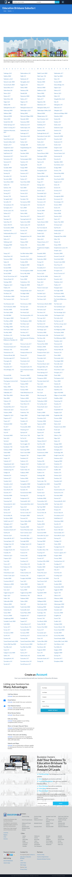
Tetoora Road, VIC (9, 279)
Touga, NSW (23, 524)
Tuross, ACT (40, 630)
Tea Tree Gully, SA (42, 227)
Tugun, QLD (7, 595)
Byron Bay (36, 839)
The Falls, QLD (58, 304)
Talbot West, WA (8, 99)
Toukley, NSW (41, 524)
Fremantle (24, 844)
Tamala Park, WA (8, 122)
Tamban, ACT (57, 122)
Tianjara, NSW (24, 384)
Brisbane (48, 836)
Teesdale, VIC (7, 236)
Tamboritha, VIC (24, 130)
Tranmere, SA (24, 547)
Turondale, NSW (24, 630)
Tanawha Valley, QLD (9, 142)
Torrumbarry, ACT (59, 515)
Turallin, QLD (57, 621)
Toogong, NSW (58, 461)
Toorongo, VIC (41, 495)
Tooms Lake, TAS (41, 481)
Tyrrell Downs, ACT (25, 664)
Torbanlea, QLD (58, 507)
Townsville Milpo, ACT (26, 538)
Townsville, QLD (24, 535)
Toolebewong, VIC (9, 469)
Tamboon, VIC (41, 127)
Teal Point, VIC (8, 230)
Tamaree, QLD (41, 122)
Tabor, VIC (57, 79)
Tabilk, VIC (23, 76)
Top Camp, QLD (58, 504)
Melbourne (36, 836)
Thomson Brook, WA (9, 355)
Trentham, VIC (24, 561)
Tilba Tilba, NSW (8, 395)
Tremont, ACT (24, 558)
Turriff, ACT (7, 635)
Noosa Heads (61, 839)
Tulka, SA (39, 595)
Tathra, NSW (23, 213)
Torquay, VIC (57, 509)
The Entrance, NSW (25, 304)
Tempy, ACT (7, 253)
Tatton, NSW (57, 213)
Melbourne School (38, 819)
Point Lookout (49, 842)
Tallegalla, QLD (58, 110)
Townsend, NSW (41, 532)
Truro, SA (56, 578)
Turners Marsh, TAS (59, 627)
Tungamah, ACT (24, 615)
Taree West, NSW (8, 182)
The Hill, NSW (7, 315)
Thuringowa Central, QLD (11, 381)
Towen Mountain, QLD (26, 529)
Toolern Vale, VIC (25, 469)
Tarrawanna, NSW (25, 202)
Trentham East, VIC (59, 561)
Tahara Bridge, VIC (59, 85)
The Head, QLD (24, 312)
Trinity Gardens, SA (25, 572)
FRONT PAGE (7, 863)
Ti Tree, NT (7, 384)
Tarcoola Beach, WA (42, 176)
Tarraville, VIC (7, 202)
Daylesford (25, 842)
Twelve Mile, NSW (42, 641)
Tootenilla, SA (7, 498)
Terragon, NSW (8, 270)
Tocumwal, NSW (8, 435)
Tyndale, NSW (41, 655)
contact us (32, 854)
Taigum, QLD (57, 87)
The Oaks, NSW (8, 324)
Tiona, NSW (23, 424)
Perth (23, 837)
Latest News (23, 862)
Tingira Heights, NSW (43, 415)
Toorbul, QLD (41, 492)
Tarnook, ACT (24, 190)
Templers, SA (7, 247)
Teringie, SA (40, 265)
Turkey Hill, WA (41, 624)
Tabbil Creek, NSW (42, 73)
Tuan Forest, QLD (42, 581)
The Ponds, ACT (24, 329)
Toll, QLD (6, 441)
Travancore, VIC (24, 550)
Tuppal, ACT (23, 621)
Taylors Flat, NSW (59, 222)
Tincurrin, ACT (24, 409)
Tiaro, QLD (40, 384)
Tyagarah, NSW (41, 650)
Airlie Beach (37, 844)
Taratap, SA (7, 173)
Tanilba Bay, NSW (8, 150)
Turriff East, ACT (25, 635)
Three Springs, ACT (42, 372)
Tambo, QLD (57, 124)
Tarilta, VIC (7, 185)
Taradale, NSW (8, 167)
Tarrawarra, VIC (41, 202)
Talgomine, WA (41, 102)
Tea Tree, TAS (24, 227)
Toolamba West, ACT (9, 467)
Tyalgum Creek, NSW (9, 652)
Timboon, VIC (7, 401)
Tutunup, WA (24, 638)
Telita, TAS (57, 239)
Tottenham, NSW (58, 521)
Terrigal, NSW (24, 276)
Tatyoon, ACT (41, 216)
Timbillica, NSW (58, 398)
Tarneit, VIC (57, 187)
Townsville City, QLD (42, 535)
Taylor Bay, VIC (8, 222)
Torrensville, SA (8, 515)
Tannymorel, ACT (8, 156)
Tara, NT (39, 165)
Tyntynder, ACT (24, 658)
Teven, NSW (23, 279)
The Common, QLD (9, 299)
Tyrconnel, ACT (58, 658)
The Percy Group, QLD (60, 324)
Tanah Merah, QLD (9, 139)
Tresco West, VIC (25, 564)
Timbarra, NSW (24, 398)
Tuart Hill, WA (58, 581)
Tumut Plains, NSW (25, 612)
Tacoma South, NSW (9, 85)
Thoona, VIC (23, 355)
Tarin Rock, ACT (24, 185)
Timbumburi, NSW (42, 401)
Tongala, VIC (7, 455)
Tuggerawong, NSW (25, 592)
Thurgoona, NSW (42, 378)
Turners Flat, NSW (42, 627)
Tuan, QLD (23, 581)
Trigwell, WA (40, 570)
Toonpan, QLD (8, 487)
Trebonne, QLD (8, 555)
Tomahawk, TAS (8, 447)
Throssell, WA (7, 375)
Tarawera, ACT (24, 173)
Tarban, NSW (40, 173)
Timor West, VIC (24, 404)
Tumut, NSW (7, 612)
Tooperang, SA (41, 487)
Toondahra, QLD (8, 484)
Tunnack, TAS (41, 618)
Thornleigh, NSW (58, 361)
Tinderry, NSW (41, 412)
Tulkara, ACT (57, 595)
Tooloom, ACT (7, 478)
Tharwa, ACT (40, 290)
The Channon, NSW (59, 296)
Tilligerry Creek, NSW (60, 395)
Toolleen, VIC (40, 472)
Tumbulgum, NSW (59, 607)
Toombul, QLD (7, 481)
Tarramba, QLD (41, 199)
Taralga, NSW (57, 167)
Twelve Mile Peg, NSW (10, 644)
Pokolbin (24, 846)
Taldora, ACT (23, 99)
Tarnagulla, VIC (41, 187)
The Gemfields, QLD (59, 306)
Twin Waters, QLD (59, 644)
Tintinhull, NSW (8, 424)
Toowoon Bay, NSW (42, 504)
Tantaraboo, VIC (8, 159)
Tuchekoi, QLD (8, 587)
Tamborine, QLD (58, 127)
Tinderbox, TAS (24, 412)
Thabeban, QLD (58, 282)
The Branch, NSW (59, 293)
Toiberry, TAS (57, 435)
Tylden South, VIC (25, 655)
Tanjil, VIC (40, 150)
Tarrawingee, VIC (58, 202)
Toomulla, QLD (58, 481)
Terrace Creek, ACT (59, 268)
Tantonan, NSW (41, 159)
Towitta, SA (7, 532)
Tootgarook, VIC (24, 498)
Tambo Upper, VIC (25, 127)
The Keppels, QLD (59, 315)
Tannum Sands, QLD (59, 153)
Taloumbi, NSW (24, 119)
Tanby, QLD (40, 142)
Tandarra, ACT (8, 144)
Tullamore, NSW (58, 598)
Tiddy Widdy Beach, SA (26, 392)
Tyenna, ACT (23, 652)
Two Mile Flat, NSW (25, 647)
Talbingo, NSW (41, 96)
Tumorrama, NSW (42, 610)
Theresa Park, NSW (42, 344)
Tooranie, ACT (7, 492)
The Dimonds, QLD (9, 304)
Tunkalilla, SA (23, 618)
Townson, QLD (8, 535)
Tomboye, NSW (8, 449)
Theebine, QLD (58, 341)
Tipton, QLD (57, 424)
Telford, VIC (23, 239)
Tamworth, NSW (58, 136)
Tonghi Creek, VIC (59, 455)
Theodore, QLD (8, 344)
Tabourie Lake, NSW (9, 82)
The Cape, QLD (24, 296)
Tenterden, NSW (41, 259)
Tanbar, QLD (23, 142)
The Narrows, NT (58, 321)
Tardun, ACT (23, 179)
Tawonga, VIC (7, 219)
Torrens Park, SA (41, 512)
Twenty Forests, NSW (26, 644)
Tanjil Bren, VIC (58, 150)
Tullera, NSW (23, 601)
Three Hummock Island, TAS (26, 370)
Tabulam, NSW (41, 82)
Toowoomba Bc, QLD (60, 501)
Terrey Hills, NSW (25, 273)
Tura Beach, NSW (42, 621)
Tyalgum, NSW (58, 650)
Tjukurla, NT (40, 432)
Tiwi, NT (6, 432)
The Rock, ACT (24, 332)
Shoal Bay (36, 842)
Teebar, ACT (23, 233)
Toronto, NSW (41, 509)
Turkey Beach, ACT (25, 624)
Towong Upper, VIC (9, 541)
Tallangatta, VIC (58, 104)
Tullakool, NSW (24, 598)
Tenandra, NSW (58, 253)
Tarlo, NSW (23, 187)
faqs (26, 867)
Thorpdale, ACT (8, 367)
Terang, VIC (40, 262)
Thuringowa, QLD (59, 378)
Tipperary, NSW (41, 424)
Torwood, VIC (24, 518)
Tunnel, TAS (57, 618)
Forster (59, 841)
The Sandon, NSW (59, 332)
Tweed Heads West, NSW (27, 641)
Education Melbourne (63, 826)
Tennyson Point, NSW (26, 259)
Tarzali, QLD (23, 210)
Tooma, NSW (40, 478)
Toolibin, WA (57, 469)
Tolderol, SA (40, 438)
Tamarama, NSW (24, 122)
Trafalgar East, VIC (9, 544)
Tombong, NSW (58, 447)
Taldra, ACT (40, 99)
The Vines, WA (41, 338)
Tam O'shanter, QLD (42, 119)
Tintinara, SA (57, 421)
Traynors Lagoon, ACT (60, 552)
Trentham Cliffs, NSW (43, 561)
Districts (6, 838)
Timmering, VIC (58, 401)
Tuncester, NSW (58, 612)
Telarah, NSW (41, 236)
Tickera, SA (40, 389)
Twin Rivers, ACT (42, 644)
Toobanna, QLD (58, 458)
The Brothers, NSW (9, 296)
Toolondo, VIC (7, 475)
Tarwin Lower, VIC (9, 210)
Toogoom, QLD (24, 464)
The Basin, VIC (8, 293)
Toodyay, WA (40, 461)
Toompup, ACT (24, 481)
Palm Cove (60, 844)
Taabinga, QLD (8, 73)
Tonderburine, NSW (42, 452)
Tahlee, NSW (23, 87)
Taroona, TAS (7, 196)
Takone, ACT (57, 90)
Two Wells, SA (58, 647)
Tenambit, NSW (41, 253)
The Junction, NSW (42, 315)
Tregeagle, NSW (41, 555)
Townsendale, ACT (59, 532)
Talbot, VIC (57, 96)
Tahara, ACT (40, 85)
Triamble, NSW (41, 567)
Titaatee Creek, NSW (60, 427)
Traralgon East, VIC (59, 547)
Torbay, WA (7, 509)
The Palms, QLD (24, 324)
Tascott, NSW (41, 210)
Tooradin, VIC (24, 489)
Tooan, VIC (40, 458)
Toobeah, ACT (7, 461)
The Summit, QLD (59, 335)
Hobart (47, 837)
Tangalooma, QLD (8, 147)
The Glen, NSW (8, 309)
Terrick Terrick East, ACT (10, 276)
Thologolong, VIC (42, 349)
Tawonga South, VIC (25, 219)
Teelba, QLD (57, 233)
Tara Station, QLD (59, 165)
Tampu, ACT (7, 136)
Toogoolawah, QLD (9, 464)
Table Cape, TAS (41, 76)
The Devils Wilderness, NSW (60, 300)
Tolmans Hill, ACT (42, 441)
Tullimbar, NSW (58, 601)
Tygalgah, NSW (58, 652)
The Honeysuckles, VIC (26, 315)
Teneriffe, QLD (24, 256)
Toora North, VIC (8, 489)
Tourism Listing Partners (43, 856)
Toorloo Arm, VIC (58, 492)
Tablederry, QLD (8, 79)
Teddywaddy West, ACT (10, 233)
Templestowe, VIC (25, 247)
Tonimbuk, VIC (24, 458)
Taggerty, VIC (24, 85)
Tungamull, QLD (41, 615)
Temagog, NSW (8, 245)
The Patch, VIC (41, 324)
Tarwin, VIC (57, 207)
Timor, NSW (7, 404)
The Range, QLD (41, 329)
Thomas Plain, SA (58, 349)
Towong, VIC (57, 538)
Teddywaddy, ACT (59, 230)
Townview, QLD (41, 538)
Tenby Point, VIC (8, 256)
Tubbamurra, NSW (9, 584)
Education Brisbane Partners (43, 859)
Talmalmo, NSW (58, 116)
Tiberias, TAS (23, 387)
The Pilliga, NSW (8, 326)
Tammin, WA (57, 133)
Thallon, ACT (57, 285)
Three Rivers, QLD (59, 369)
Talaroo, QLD (57, 93)
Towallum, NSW (8, 527)
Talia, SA (56, 102)
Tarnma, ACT (7, 190)
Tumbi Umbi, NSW (25, 607)
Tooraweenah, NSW (25, 492)
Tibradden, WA (58, 387)
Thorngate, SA (7, 361)
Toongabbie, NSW (25, 484)
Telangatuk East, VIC (26, 236)
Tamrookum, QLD (25, 136)
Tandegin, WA (24, 144)
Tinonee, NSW (58, 418)
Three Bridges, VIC (9, 369)
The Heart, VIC (41, 312)
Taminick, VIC (57, 130)
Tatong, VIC (40, 213)
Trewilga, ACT (58, 564)
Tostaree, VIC (41, 518)
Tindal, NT (40, 409)
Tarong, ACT (7, 193)
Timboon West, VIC (25, 401)
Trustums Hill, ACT (9, 581)
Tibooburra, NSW (42, 387)
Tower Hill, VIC (41, 529)
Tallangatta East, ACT (9, 107)
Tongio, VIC (7, 458)
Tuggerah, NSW (58, 590)
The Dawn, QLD (41, 299)
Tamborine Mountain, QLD (9, 131)
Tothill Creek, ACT (9, 521)
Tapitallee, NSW (58, 162)
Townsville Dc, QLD (59, 535)
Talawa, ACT (7, 96)
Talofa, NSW (7, 119)
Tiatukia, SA (57, 384)
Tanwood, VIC (7, 162)
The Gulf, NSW (24, 309)
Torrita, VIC (40, 515)
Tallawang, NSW (8, 110)
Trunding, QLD (58, 575)
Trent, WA (6, 561)
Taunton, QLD (58, 216)
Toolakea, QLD (41, 464)
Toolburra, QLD (58, 467)
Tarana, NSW (23, 170)
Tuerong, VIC (40, 590)
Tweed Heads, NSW (59, 638)
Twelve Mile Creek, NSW (61, 641)
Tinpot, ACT (7, 421)
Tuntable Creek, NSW (9, 621)
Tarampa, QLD (7, 170)
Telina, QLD (40, 239)
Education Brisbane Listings (58, 875)
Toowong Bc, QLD (25, 501)
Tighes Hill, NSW (58, 392)
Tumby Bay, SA (8, 610)
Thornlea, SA (40, 361)
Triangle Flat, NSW (59, 567)
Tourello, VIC (57, 524)
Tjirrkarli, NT (23, 432)
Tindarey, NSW (8, 412)
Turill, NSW (7, 624)
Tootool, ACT (57, 498)
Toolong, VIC (23, 475)
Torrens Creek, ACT (25, 512)
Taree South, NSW (59, 179)
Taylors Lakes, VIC (25, 225)
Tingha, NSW (23, 415)
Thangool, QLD (58, 287)
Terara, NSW (7, 265)
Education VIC (61, 825)
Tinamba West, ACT (9, 407)
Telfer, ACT (7, 239)
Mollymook (48, 844)
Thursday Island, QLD (43, 381)
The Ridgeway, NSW (59, 329)
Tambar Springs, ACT (9, 124)
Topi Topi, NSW (41, 507)
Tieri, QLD (40, 392)
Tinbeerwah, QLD (8, 409)
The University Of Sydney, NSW (27, 339)
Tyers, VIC (40, 652)
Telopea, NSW (24, 242)
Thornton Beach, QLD (43, 364)
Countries (6, 832)
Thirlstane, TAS (8, 349)
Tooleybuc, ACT (41, 469)
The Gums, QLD (41, 309)
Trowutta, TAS (24, 575)
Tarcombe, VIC (8, 176)
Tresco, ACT (7, 564)
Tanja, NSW (23, 150)
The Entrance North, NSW (44, 304)
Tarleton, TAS (7, 187)
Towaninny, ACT (58, 527)
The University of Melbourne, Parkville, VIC (11, 339)
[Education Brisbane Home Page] (12, 815)
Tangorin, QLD (58, 147)
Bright (24, 841)
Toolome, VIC (57, 472)
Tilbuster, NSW (24, 395)
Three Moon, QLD (42, 369)
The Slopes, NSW (25, 335)
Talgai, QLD (7, 102)
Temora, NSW (41, 245)
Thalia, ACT (40, 285)
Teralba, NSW (24, 262)
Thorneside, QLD (58, 358)
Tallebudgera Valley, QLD (44, 110)
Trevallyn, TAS (41, 564)
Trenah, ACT (40, 558)
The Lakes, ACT (24, 318)
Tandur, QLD (57, 144)
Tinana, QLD (23, 407)
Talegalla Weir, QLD (59, 99)
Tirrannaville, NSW (25, 427)
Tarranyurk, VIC (58, 199)
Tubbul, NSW (23, 584)
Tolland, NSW (24, 441)
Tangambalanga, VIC (26, 147)
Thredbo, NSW (58, 367)
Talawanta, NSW (24, 96)
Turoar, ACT (7, 630)
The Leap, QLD (41, 318)
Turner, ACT (7, 627)
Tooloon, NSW (24, 478)
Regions (5, 834)
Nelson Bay (25, 839)
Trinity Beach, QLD (9, 572)
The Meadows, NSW (26, 321)
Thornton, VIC (24, 364)
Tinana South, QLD (42, 407)
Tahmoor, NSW (41, 87)
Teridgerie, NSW (24, 265)
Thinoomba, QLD (25, 346)
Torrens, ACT (7, 512)
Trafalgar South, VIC (25, 544)
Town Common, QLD (26, 532)
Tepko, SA (6, 262)
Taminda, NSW (41, 130)
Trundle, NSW (7, 578)
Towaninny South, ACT (10, 529)
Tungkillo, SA (57, 615)
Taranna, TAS (57, 170)
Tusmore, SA (7, 638)
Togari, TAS (40, 435)
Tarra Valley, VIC (41, 196)
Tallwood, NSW (8, 116)
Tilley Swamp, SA (41, 395)
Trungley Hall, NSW (25, 578)
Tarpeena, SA (23, 196)
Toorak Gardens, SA (59, 489)
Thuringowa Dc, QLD (26, 381)
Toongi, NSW (57, 484)
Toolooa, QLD (57, 475)
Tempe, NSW (57, 245)
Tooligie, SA (7, 472)
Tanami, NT (23, 139)
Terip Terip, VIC (58, 265)
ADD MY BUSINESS (8, 860)
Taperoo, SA (40, 162)
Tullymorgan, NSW (59, 604)
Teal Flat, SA (57, 227)
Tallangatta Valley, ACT (43, 107)
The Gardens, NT (42, 306)
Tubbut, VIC (40, 584)
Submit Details (52, 710)
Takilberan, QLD (41, 90)
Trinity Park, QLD (42, 572)
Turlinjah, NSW (58, 624)
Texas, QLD (40, 282)
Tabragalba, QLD (25, 82)
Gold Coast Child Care (63, 816)
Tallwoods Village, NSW (26, 116)
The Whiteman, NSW (59, 338)
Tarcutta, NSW (8, 179)
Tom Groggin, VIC (25, 444)
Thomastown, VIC (8, 352)
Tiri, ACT (6, 427)
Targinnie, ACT (58, 182)
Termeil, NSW (7, 268)
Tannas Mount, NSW (42, 153)
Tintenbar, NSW (41, 421)
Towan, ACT (40, 527)
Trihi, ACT (56, 570)
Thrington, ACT (58, 372)
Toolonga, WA (41, 475)
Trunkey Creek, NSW (43, 578)
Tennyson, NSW (8, 259)
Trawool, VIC (23, 552)
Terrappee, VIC (58, 270)
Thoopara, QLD (41, 355)
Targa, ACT (40, 182)
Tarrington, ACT (8, 207)
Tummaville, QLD (25, 610)
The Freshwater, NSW (10, 306)
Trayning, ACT (41, 552)
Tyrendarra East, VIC (26, 661)
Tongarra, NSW (41, 455)
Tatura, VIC (7, 216)
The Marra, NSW (8, 321)
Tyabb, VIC (23, 650)
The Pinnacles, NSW (42, 326)
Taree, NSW (40, 179)
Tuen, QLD (7, 590)
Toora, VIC (57, 487)
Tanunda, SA (57, 159)
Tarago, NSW (23, 167)
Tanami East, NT (41, 139)
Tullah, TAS (7, 598)
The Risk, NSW (8, 332)
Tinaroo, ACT (57, 407)
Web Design (23, 865)
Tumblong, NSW (41, 607)
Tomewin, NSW (41, 449)
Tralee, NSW (57, 544)
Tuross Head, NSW (59, 630)
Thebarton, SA (41, 341)
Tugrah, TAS (57, 592)
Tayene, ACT (40, 219)
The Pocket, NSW (8, 329)
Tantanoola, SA (58, 156)
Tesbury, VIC (57, 276)
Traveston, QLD (58, 550)
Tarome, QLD (40, 190)
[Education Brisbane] (13, 2)
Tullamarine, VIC (41, 598)
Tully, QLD (23, 604)
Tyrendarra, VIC (8, 661)
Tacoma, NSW (58, 82)
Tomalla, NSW (41, 447)
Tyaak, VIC (6, 650)
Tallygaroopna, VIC (42, 116)
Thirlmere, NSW (58, 346)
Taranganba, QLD (42, 170)
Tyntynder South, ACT (43, 658)
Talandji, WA (23, 93)
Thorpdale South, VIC (26, 367)
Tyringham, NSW (58, 661)
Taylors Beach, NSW (42, 222)
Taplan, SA (6, 165)
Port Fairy (60, 842)
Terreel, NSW (7, 273)
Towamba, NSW (24, 527)
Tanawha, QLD (58, 139)
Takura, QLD (7, 93)
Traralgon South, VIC (9, 550)
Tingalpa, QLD (58, 412)
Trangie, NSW (7, 547)
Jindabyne (48, 839)
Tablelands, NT (24, 79)
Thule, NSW (57, 375)
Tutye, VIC (40, 638)
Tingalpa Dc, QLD (8, 415)
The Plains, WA (58, 326)
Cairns (35, 841)
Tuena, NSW (23, 590)
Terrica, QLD (40, 273)
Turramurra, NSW (8, 632)
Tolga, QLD (57, 438)
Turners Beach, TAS (25, 627)
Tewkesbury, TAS (25, 282)
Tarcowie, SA (57, 176)
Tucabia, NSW (58, 584)
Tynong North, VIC (9, 658)
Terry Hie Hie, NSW (42, 276)
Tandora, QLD (41, 144)
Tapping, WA (23, 165)
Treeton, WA (23, 555)
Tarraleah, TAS (24, 199)
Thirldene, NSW (41, 346)
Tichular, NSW (24, 389)
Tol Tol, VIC (23, 438)
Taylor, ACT (57, 219)
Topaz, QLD (23, 507)
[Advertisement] (36, 24)
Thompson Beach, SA (26, 352)
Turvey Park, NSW (59, 635)
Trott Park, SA (58, 572)
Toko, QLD (6, 438)
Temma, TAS (23, 245)
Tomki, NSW (7, 452)
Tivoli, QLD (57, 429)
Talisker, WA (7, 104)
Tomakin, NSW (24, 447)
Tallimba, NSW (7, 113)
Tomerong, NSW (24, 449)
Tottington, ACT (8, 524)
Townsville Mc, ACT (9, 538)
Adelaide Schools (38, 823)
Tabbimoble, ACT (58, 73)
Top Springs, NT (8, 507)
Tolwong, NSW (8, 444)
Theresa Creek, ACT (26, 344)
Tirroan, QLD (40, 427)
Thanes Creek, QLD (42, 287)
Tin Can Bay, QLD (42, 404)
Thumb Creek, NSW (25, 378)
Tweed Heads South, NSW (11, 641)
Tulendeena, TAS (25, 595)
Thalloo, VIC (7, 287)
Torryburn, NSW (8, 518)
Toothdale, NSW (41, 498)
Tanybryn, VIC (24, 162)
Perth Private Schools (27, 819)
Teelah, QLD (40, 233)
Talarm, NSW (40, 93)
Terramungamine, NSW (26, 270)
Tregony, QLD (7, 558)
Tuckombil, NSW (41, 587)
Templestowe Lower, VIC (61, 247)
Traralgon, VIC (41, 547)
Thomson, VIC (58, 352)
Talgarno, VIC (24, 102)
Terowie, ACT (24, 268)
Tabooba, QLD (41, 79)
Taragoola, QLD (41, 167)
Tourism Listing (25, 816)
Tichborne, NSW (8, 389)
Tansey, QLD (23, 156)
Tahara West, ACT (9, 87)
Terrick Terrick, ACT (59, 273)
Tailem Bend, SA (8, 90)
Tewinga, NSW (8, 282)
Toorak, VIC (40, 489)
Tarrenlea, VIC (41, 205)
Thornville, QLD (58, 364)
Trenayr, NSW (58, 558)
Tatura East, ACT (25, 216)
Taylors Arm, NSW (25, 222)
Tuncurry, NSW (8, 615)
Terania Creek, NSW (59, 262)
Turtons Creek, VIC (42, 635)
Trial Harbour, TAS (25, 567)
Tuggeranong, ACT (9, 592)
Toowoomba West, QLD (26, 504)
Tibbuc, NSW (7, 387)
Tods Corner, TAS (25, 435)
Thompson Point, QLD (43, 352)
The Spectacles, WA (42, 335)
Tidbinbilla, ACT (8, 392)
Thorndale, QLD (41, 358)
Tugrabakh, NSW (41, 592)
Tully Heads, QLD (42, 604)
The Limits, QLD (58, 318)
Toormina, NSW (8, 495)
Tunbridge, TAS (41, 612)
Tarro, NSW (23, 207)
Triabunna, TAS (8, 567)
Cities (5, 836)
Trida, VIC (6, 570)
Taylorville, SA (41, 225)
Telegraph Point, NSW (60, 236)
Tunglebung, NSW (9, 618)
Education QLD (25, 826)
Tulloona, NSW (8, 604)
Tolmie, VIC (57, 441)
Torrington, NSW (25, 515)
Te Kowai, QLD (58, 225)
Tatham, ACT (7, 213)
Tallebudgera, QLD (25, 110)
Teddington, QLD (42, 230)
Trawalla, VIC (7, 552)
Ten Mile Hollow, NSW (26, 253)
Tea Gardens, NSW (9, 227)
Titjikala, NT (7, 429)
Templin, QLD (57, 250)
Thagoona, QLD (8, 285)
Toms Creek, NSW (25, 452)
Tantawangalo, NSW (25, 159)
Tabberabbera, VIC (25, 73)
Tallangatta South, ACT (26, 107)
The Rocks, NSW (41, 332)
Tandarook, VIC (58, 142)
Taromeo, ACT (58, 190)
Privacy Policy (23, 869)
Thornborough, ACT (9, 358)
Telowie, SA (57, 242)
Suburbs (10, 11)
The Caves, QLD (41, 296)
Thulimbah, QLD (8, 378)
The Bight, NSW (24, 293)
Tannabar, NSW (24, 153)
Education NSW (49, 826)
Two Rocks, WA (41, 647)
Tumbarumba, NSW (9, 607)
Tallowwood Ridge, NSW (60, 113)
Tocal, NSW (57, 432)
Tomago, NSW (58, 444)
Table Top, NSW (58, 76)
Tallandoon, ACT (41, 104)
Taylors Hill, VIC (8, 225)
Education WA (61, 823)
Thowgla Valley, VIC (42, 367)
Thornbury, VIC (24, 358)
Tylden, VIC (7, 655)
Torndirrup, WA (24, 509)
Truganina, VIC (41, 575)
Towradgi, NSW (24, 541)
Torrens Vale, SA (58, 512)
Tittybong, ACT (24, 429)
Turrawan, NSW (24, 632)
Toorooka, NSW (58, 495)
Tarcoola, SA (23, 176)
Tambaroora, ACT (25, 124)
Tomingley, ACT (58, 449)
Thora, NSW (57, 355)
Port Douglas (49, 841)
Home (5, 11)
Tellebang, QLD (8, 242)
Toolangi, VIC (24, 467)
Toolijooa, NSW (24, 472)
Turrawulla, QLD (41, 632)
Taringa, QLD (40, 185)
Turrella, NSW (58, 632)
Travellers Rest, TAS (42, 550)
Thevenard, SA (58, 344)
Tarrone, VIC (40, 207)
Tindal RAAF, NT (58, 409)
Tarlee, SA (56, 185)
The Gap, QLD (24, 306)
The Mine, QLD (41, 321)
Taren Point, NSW (25, 182)
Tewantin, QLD (58, 279)
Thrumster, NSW (25, 375)
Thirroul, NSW (24, 349)
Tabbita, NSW (7, 76)
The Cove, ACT (24, 299)
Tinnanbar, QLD (41, 418)
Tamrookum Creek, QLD (43, 136)
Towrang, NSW (41, 541)
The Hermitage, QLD (59, 312)
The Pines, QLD (24, 326)
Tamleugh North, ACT (43, 133)
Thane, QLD (23, 287)
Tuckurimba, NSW (59, 587)
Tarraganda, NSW (59, 196)
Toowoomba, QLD (42, 501)
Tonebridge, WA (58, 452)
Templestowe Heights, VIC (43, 248)
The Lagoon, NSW (9, 318)
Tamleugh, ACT (24, 133)
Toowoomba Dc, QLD (9, 504)
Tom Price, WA (41, 444)
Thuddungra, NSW (42, 375)
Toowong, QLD (8, 501)
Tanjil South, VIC (8, 153)
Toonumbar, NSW (25, 487)
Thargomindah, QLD (26, 290)
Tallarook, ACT (58, 107)
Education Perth (38, 826)
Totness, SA (40, 521)
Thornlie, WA (7, 364)
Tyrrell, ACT (7, 664)
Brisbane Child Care (62, 818)
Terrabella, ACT (41, 268)
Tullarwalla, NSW (8, 601)
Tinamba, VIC (57, 404)
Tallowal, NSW (41, 113)
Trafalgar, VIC (58, 541)
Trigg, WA (23, 570)
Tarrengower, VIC (25, 205)
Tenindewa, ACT (41, 256)
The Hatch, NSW (8, 312)
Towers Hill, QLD (58, 529)
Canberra (60, 837)
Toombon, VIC (58, 478)
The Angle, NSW (58, 290)
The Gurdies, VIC (58, 309)
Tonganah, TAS (24, 455)
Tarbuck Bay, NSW (59, 173)
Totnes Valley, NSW (25, 521)
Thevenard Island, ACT (10, 346)
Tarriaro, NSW (58, 205)
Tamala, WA (57, 119)
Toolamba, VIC (58, 464)
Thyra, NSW (57, 381)
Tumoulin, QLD (58, 610)
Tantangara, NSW (42, 156)
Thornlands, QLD (25, 361)
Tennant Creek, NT (59, 256)
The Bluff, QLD (41, 293)
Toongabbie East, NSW (43, 484)
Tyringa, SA (40, 661)
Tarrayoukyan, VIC (9, 205)
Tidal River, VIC (58, 389)
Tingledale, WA (58, 415)
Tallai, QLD (23, 104)
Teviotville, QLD (41, 279)
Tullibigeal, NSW (41, 601)
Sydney (24, 836)
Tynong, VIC (57, 655)
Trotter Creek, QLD (9, 575)
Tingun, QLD (23, 418)
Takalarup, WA (24, 90)
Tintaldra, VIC (24, 421)
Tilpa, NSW (7, 398)
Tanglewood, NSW (42, 147)
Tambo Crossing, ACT (9, 127)
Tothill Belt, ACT (58, 518)
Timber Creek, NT (42, 398)
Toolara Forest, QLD (42, 467)
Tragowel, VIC (41, 544)
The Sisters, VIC (8, 335)
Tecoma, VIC (23, 230)
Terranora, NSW (41, 270)
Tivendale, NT (41, 429)
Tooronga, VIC (24, 495)
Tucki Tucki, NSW (25, 587)
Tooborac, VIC (24, 461)
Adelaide (60, 836)
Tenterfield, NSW (58, 259)
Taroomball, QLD (41, 193)
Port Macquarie (38, 846)
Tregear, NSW (58, 555)
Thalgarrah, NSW (25, 285)
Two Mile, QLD (8, 647)
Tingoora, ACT (8, 418)
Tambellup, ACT (41, 124)
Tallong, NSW (24, 113)
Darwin (36, 837)
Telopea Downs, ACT (43, 242)
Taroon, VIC (57, 193)
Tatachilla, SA (57, 210)
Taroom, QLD (24, 193)
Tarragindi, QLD (8, 199)
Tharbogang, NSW (9, 290)
